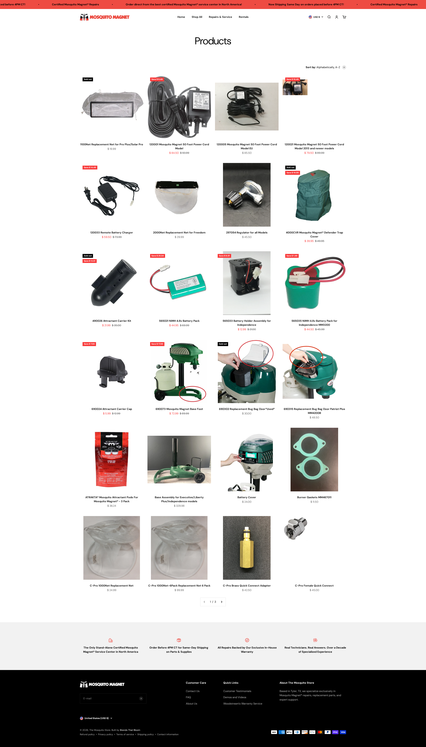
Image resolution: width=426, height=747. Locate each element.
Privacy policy (105, 734)
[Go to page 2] (221, 602)
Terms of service (125, 734)
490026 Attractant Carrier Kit (111, 321)
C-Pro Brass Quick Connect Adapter (247, 585)
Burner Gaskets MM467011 (314, 497)
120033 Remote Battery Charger (111, 232)
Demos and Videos (234, 697)
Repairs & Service (220, 17)
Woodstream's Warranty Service (242, 703)
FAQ (188, 697)
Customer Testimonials (237, 691)
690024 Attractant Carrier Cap (112, 409)
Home (181, 17)
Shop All (197, 17)
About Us (191, 703)
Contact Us (193, 691)
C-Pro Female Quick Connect (314, 585)
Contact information (168, 734)
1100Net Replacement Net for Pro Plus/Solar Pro (111, 144)
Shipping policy (145, 734)
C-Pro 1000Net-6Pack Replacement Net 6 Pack (179, 585)
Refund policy (87, 734)
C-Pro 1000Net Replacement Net (111, 585)
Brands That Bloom (130, 730)
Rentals (244, 17)
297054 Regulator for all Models (247, 232)
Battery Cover (246, 497)
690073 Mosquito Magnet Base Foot (179, 409)
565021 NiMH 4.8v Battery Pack (179, 321)
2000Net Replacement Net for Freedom (179, 232)
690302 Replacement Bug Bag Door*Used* (247, 409)
